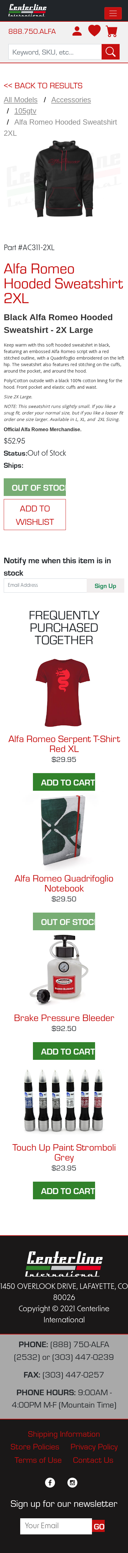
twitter (61, 1483)
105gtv (25, 111)
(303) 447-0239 (83, 1356)
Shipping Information (64, 1433)
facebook (50, 1483)
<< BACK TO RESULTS (43, 85)
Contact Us (93, 1459)
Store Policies (35, 1446)
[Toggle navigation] (113, 13)
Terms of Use (38, 1459)
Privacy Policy (94, 1446)
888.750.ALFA (32, 31)
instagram (72, 1483)
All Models (21, 99)
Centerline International (27, 10)
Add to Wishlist (35, 514)
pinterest (84, 1483)
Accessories (71, 99)
